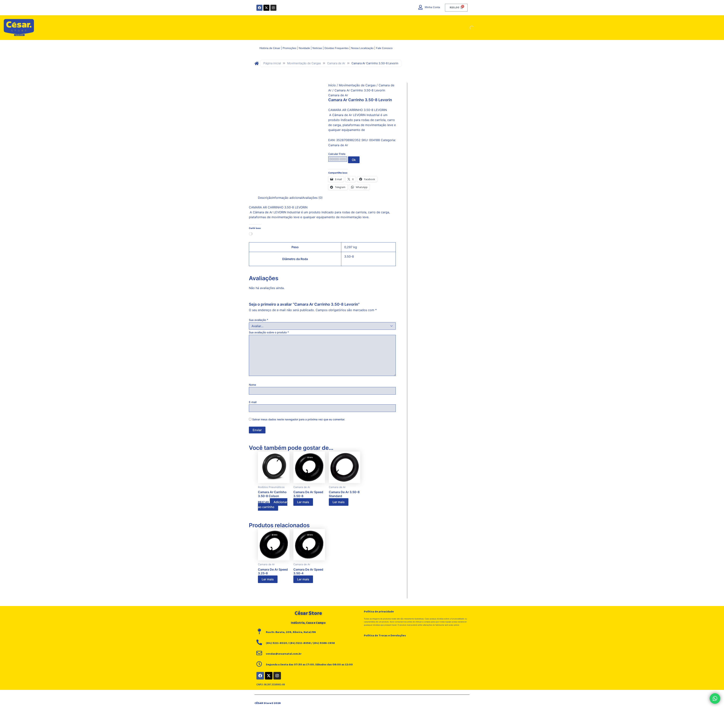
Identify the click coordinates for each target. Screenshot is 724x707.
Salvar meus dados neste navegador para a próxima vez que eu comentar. (298, 419)
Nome (252, 384)
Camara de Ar (336, 63)
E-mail (252, 402)
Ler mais (303, 502)
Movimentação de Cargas (304, 63)
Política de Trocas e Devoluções (385, 635)
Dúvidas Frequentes (336, 48)
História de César (269, 48)
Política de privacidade (379, 612)
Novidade (304, 48)
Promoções (289, 48)
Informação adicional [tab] (287, 198)
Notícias (317, 48)
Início (332, 85)
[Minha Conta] (420, 7)
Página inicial (272, 63)
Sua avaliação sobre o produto (269, 332)
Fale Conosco (384, 48)
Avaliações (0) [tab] (312, 198)
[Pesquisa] (468, 27)
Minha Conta (432, 7)
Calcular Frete (336, 153)
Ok (354, 160)
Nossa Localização (362, 48)
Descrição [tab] (265, 198)
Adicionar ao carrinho (272, 504)
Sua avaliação (258, 319)
